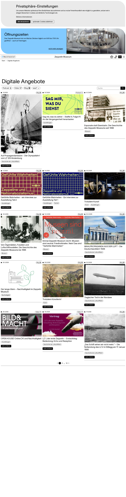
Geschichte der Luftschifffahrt (10, 161)
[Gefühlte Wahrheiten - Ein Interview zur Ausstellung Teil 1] (63, 183)
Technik (56, 203)
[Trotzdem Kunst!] (104, 185)
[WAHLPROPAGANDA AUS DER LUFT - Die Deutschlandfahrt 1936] (104, 230)
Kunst (86, 205)
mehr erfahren (6, 165)
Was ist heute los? (9, 57)
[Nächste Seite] (68, 363)
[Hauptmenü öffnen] (124, 57)
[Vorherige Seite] (57, 363)
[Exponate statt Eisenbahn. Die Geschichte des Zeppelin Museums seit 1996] (104, 108)
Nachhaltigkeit (6, 295)
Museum (87, 131)
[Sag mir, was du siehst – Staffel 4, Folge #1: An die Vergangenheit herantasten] (63, 104)
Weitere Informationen (24, 17)
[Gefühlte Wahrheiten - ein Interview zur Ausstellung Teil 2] (21, 183)
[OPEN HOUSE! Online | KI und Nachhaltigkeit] (21, 325)
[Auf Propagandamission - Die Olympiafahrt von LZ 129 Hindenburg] (21, 124)
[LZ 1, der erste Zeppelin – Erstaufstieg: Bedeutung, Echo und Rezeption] (63, 325)
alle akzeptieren (23, 21)
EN (120, 57)
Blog (26, 88)
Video (16, 88)
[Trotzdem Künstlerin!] (63, 280)
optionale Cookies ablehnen (43, 21)
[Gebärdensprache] (115, 56)
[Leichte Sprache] (111, 56)
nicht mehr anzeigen (56, 48)
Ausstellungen (47, 122)
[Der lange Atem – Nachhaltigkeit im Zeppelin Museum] (21, 275)
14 (66, 363)
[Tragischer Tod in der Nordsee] (104, 279)
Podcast (6, 88)
